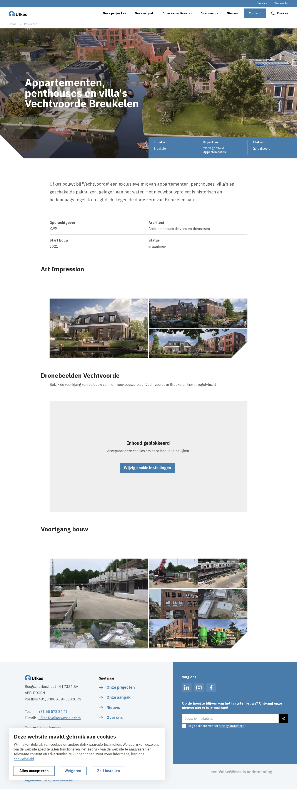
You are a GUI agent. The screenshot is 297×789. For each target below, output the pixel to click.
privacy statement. (232, 726)
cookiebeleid (24, 759)
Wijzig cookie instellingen (147, 467)
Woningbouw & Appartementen (214, 150)
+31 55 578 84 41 (53, 711)
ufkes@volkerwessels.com (59, 718)
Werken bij (281, 3)
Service (262, 3)
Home (13, 24)
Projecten (30, 24)
